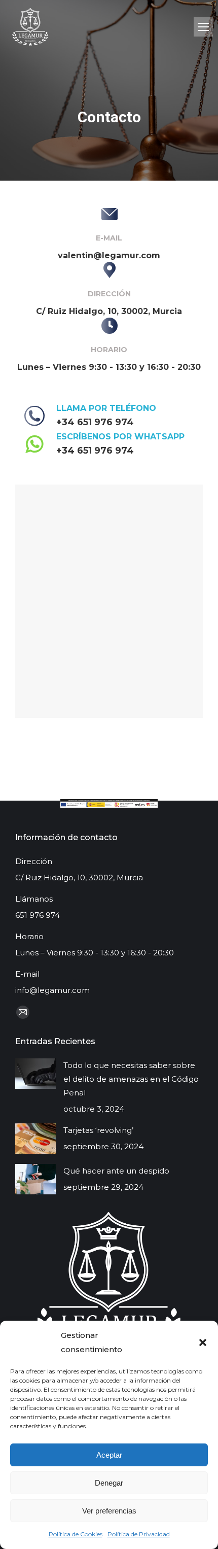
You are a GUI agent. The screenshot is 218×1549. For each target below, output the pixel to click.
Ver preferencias (109, 1510)
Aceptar (109, 1455)
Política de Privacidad (138, 1534)
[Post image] (35, 1073)
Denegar (109, 1482)
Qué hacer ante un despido (116, 1171)
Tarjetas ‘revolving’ (98, 1130)
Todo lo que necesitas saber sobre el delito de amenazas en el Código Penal (131, 1078)
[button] (203, 1342)
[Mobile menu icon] (203, 27)
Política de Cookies (75, 1534)
